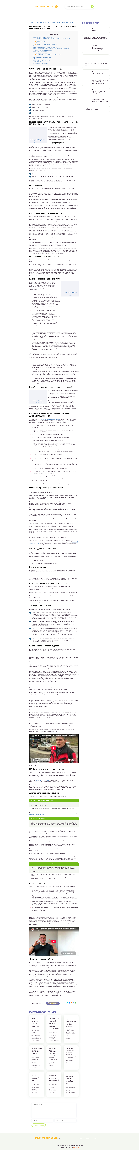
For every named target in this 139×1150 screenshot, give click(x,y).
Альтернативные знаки (39, 56)
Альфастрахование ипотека (92, 56)
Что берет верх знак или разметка (42, 37)
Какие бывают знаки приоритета (42, 45)
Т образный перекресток (69, 1049)
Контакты (95, 1138)
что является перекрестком (36, 814)
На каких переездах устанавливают (42, 50)
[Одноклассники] (71, 1003)
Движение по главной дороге (41, 63)
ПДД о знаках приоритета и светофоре (43, 58)
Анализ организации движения (41, 60)
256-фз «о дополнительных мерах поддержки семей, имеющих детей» (99, 48)
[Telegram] (73, 1003)
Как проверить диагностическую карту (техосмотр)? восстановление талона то (95, 37)
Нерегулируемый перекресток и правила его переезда (36, 1051)
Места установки (37, 61)
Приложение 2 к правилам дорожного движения (38, 401)
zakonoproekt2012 (46, 6)
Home (32, 22)
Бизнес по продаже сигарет (98, 29)
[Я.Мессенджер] (67, 1003)
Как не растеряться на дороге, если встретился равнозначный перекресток (69, 294)
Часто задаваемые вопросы (40, 51)
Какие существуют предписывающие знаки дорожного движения (51, 48)
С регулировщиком (41, 40)
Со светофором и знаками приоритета (46, 44)
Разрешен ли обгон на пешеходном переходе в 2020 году (71, 1080)
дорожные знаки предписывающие (50, 419)
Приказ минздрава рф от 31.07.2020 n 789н (99, 72)
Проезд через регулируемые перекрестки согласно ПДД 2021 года (51, 38)
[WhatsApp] (75, 1003)
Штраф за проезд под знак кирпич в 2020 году (36, 1077)
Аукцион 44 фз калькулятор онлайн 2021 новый (96, 64)
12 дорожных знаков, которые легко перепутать (100, 100)
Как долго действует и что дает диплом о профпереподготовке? (100, 81)
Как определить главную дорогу (42, 57)
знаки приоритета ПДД (42, 780)
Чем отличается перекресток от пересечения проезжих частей (54, 1077)
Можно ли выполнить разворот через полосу (48, 54)
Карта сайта (87, 1138)
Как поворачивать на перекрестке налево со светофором (71, 1023)
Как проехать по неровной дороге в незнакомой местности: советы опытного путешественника (38, 140)
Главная (80, 1138)
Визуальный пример (42, 53)
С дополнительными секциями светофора (47, 43)
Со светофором (40, 41)
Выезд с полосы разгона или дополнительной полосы (92, 108)
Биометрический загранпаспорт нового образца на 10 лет (98, 91)
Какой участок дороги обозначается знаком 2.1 (46, 47)
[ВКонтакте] (69, 1003)
